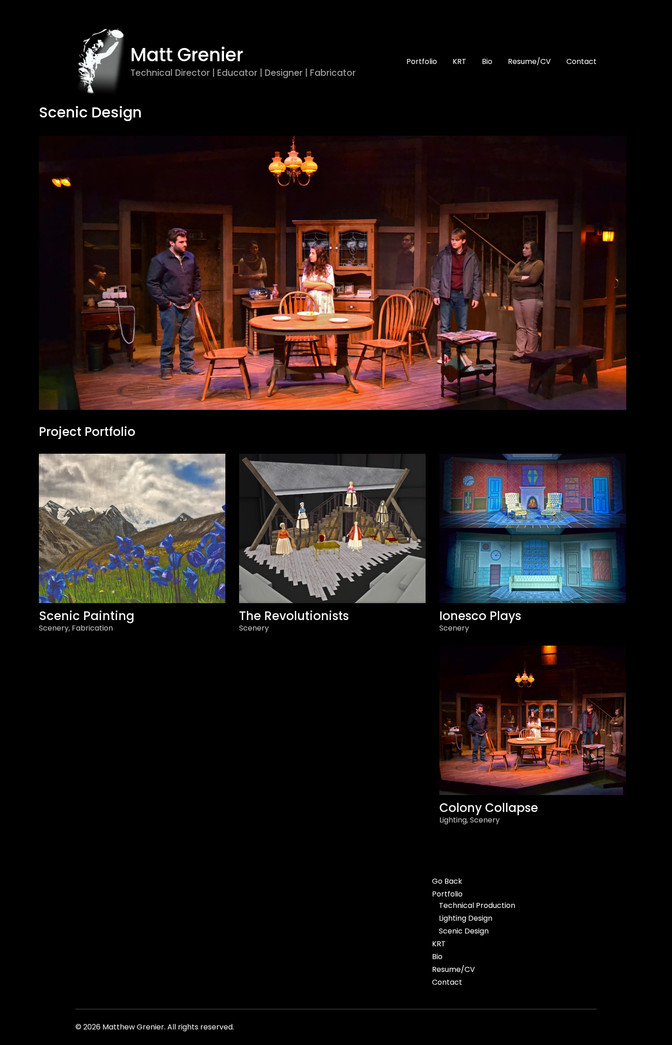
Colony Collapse (488, 808)
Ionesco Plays (480, 616)
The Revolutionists (294, 616)
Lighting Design (465, 918)
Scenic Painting (86, 616)
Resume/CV (529, 61)
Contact (581, 61)
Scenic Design (464, 931)
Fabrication (92, 628)
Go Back (447, 881)
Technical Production (477, 905)
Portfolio (421, 61)
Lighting (453, 820)
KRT (459, 61)
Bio (487, 61)
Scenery (54, 628)
